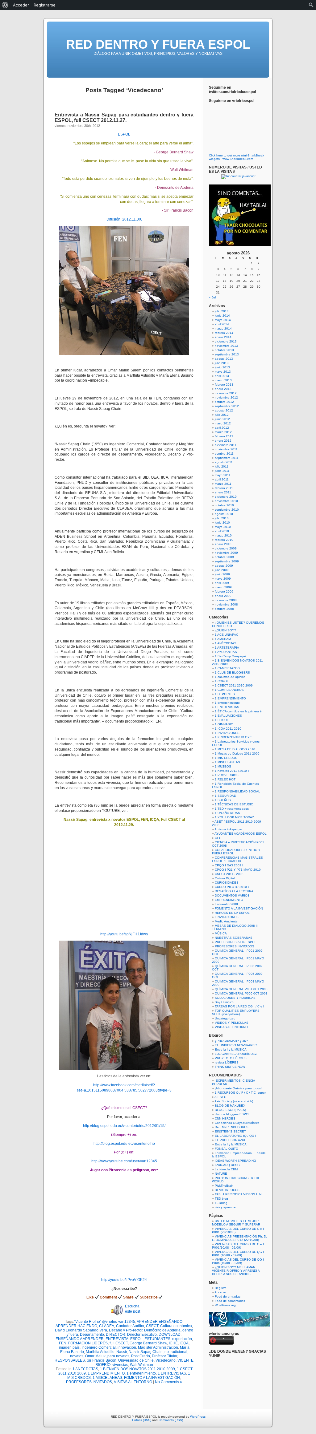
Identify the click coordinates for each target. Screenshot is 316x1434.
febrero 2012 (224, 436)
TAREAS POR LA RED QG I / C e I (239, 1006)
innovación (127, 1347)
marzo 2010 (223, 535)
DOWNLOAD (170, 1334)
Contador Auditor (130, 1326)
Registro (221, 1288)
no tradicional (175, 1352)
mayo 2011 (223, 475)
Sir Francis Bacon (101, 1360)
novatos (76, 1356)
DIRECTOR (115, 1334)
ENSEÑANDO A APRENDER (80, 1339)
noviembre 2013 (226, 345)
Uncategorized (225, 1018)
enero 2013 (223, 389)
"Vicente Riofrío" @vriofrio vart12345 (104, 1321)
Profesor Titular (164, 1356)
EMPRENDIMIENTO (229, 899)
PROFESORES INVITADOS (89, 1382)
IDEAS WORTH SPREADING (235, 1160)
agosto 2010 (224, 514)
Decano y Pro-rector (125, 1330)
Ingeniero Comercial (98, 1347)
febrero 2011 (224, 488)
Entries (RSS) (141, 1420)
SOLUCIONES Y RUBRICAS (235, 997)
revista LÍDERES (227, 1062)
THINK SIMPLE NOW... (231, 1066)
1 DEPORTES (225, 694)
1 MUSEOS (223, 766)
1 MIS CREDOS (226, 758)
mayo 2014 (223, 320)
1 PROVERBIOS (227, 775)
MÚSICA (221, 933)
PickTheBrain (224, 1185)
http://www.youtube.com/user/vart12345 (124, 1161)
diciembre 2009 (226, 548)
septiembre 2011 (227, 458)
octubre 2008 (224, 608)
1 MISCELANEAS (107, 1377)
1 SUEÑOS (223, 800)
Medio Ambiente (226, 921)
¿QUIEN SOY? (225, 630)
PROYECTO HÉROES (231, 1058)
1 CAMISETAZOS (227, 668)
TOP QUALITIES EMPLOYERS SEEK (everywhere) (236, 1012)
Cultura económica (176, 1326)
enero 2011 (223, 492)
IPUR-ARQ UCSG (227, 1165)
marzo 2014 (223, 328)
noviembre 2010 (226, 501)
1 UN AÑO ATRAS (227, 813)
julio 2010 (222, 518)
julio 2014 (222, 311)
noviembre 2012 (226, 397)
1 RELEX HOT (225, 779)
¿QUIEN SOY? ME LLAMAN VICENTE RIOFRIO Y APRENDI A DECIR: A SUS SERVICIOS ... (236, 1271)
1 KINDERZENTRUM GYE (233, 737)
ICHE (173, 1343)
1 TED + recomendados (232, 808)
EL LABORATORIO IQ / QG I (235, 1135)
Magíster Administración (158, 1347)
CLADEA (106, 1326)
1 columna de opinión (230, 677)
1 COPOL (222, 681)
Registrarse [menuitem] (45, 4)
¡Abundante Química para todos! (238, 1088)
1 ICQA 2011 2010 (228, 728)
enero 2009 (223, 596)
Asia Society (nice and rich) (233, 1101)
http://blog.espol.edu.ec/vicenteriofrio (124, 1143)
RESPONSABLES (70, 1360)
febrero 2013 (224, 384)
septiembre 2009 (227, 561)
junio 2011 (222, 470)
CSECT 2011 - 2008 (229, 874)
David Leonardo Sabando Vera (81, 1330)
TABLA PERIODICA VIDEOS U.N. (238, 1194)
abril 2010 (222, 531)
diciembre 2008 (226, 600)
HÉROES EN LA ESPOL (232, 912)
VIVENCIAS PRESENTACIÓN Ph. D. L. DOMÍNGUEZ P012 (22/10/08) (239, 1238)
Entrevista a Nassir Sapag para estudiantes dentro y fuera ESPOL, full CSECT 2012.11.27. (124, 117)
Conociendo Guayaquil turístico (237, 1122)
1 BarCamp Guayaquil (230, 656)
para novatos (118, 1356)
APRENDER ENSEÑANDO (159, 1321)
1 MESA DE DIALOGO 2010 (235, 749)
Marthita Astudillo (100, 1352)
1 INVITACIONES (227, 733)
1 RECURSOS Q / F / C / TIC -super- (241, 1092)
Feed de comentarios (230, 1300)
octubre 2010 (224, 505)
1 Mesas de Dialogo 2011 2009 (237, 753)
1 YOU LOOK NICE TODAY (234, 817)
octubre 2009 (224, 557)
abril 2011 (222, 479)
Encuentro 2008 (226, 904)
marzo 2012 (223, 432)
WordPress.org (225, 1305)
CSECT (152, 1326)
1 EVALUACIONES (228, 715)
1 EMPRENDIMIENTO (106, 1373)
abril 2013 (222, 376)
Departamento (92, 1334)
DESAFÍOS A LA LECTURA (234, 891)
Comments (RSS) (171, 1420)
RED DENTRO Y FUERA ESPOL (158, 44)
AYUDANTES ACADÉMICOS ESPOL (240, 833)
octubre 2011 (224, 453)
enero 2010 (223, 544)
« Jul (212, 297)
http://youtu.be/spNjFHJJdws (124, 934)
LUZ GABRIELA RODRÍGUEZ (236, 1053)
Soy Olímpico (224, 1002)
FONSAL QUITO (226, 1148)
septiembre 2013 (227, 354)
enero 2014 (223, 337)
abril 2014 (222, 324)
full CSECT (119, 1343)
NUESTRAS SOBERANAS (233, 937)
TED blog (221, 1198)
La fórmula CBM (226, 1169)
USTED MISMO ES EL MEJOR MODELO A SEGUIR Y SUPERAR (236, 1222)
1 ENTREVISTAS (172, 1373)
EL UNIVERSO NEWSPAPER (236, 1045)
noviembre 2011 (226, 449)
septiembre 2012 (227, 406)
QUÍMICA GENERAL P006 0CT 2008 (241, 993)
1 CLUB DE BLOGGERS (232, 672)
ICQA (184, 1343)
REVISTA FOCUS (227, 1190)
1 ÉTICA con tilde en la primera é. (239, 711)
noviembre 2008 (226, 604)
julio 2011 (221, 466)
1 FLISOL (222, 720)
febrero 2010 (224, 539)
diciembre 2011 (225, 445)
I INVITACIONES (227, 917)
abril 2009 (222, 583)
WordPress (198, 1416)
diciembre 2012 (226, 393)
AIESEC (220, 1097)
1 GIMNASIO (224, 724)
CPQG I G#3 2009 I (229, 865)
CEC (218, 838)
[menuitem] (5, 5)
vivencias (120, 1365)
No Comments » (168, 1382)
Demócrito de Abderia (162, 1330)
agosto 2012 (224, 410)
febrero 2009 (224, 591)
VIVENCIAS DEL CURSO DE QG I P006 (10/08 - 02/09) (238, 1261)
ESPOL (124, 134)
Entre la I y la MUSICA (231, 1049)
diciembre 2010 (226, 496)
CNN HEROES (225, 1118)
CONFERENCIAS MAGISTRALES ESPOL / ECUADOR (237, 859)
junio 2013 (222, 367)
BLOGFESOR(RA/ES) (230, 1110)
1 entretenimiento (141, 1373)
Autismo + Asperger (228, 829)
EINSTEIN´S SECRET (230, 1131)
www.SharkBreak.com (237, 158)
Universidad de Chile (136, 1360)
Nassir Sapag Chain (146, 1352)
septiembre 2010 (227, 509)
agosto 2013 (224, 358)
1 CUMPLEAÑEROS (229, 689)
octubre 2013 (224, 350)
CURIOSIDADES (227, 882)
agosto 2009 (224, 565)
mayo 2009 (223, 578)
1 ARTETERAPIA (227, 647)
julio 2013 (222, 363)
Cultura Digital (225, 878)
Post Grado (140, 1356)
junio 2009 (222, 574)
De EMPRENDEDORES (231, 1127)
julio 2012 (222, 414)
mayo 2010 (223, 527)
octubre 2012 (224, 401)
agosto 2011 (224, 462)
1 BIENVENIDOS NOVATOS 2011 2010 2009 (137, 1369)
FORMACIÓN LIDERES (88, 1343)
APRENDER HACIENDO (76, 1326)
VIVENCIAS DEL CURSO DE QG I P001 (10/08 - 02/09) (238, 1253)
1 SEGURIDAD (225, 795)
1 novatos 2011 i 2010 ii (232, 770)
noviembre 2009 (226, 552)
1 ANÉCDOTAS (85, 1369)
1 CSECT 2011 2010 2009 (234, 685)
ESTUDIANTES (157, 1339)
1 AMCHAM (223, 639)
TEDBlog (221, 1203)
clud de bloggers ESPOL (232, 1114)
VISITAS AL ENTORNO (133, 1382)
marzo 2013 (223, 380)
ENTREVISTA (117, 1339)
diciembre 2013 (226, 341)
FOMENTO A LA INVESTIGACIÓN (152, 1377)
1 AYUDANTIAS (226, 652)
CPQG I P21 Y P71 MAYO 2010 (238, 869)
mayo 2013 (223, 371)
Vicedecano (166, 1360)
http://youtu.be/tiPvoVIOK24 (124, 1280)
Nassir (121, 1352)
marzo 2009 (223, 587)
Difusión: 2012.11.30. (124, 219)
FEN (62, 1343)
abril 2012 (222, 427)
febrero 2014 (224, 332)
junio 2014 (222, 315)
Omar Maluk (95, 1356)
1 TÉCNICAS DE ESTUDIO (234, 804)
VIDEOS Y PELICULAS (231, 1022)
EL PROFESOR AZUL (230, 1140)
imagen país (69, 1347)
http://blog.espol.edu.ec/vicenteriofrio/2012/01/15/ (124, 1126)
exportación (182, 1339)
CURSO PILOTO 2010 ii (232, 887)
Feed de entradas (227, 1296)
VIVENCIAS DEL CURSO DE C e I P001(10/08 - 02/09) (238, 1245)
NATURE (221, 1173)
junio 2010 (222, 522)
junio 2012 (222, 419)
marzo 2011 (223, 483)
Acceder (220, 1292)
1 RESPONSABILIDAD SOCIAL (237, 791)
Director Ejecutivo (142, 1334)
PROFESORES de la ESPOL (235, 942)
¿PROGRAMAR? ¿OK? (231, 1041)
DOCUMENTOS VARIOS (232, 895)
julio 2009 (222, 570)
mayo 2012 (223, 423)
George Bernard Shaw (148, 1343)
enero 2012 (223, 440)
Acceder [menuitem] (21, 4)
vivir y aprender (225, 1207)
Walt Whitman (141, 1365)
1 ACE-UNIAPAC (226, 634)
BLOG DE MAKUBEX (230, 1105)
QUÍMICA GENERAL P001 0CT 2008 (241, 989)
